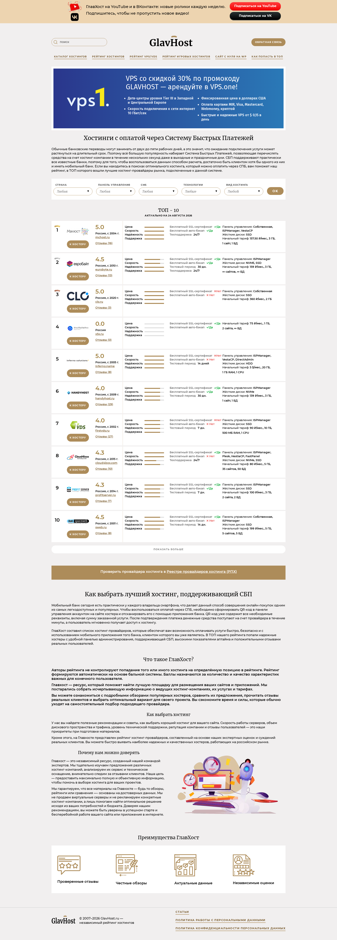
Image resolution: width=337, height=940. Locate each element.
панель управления (114, 184)
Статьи (182, 912)
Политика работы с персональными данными (221, 920)
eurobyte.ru (103, 269)
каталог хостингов (70, 56)
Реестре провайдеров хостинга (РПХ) (202, 572)
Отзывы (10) (104, 468)
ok (275, 191)
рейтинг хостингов (108, 56)
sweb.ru (101, 527)
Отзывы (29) (104, 404)
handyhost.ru (104, 398)
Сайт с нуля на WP (230, 56)
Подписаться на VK (255, 16)
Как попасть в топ (267, 56)
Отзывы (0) (103, 340)
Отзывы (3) (103, 307)
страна (61, 184)
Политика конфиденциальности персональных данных (231, 928)
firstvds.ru (102, 430)
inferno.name (105, 366)
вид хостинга (237, 184)
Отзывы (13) (103, 275)
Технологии (193, 184)
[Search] (56, 42)
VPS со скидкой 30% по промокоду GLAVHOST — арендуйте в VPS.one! (182, 82)
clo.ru (99, 302)
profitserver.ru (105, 495)
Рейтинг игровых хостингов (186, 56)
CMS (144, 184)
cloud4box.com (106, 463)
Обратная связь (268, 42)
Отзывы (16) (104, 243)
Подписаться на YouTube (255, 6)
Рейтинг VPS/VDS (143, 56)
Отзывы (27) (104, 436)
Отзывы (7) (103, 501)
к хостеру (78, 244)
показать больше (168, 549)
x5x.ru (99, 334)
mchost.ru (102, 237)
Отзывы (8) (103, 372)
